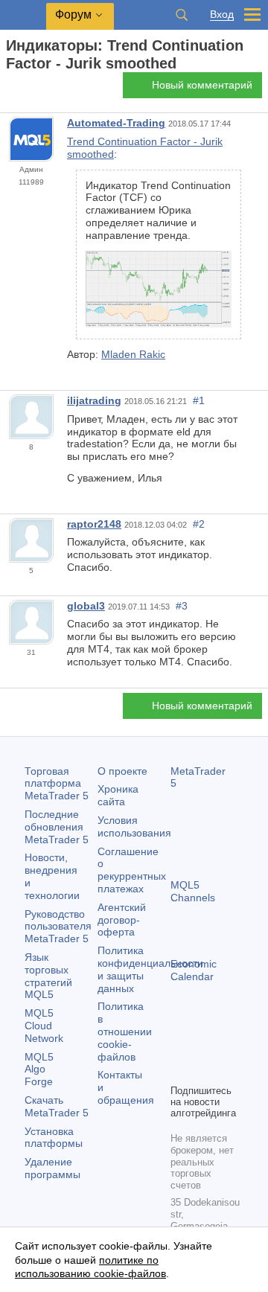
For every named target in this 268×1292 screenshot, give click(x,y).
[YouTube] (179, 1070)
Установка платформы (54, 1137)
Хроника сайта (118, 795)
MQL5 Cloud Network (44, 1025)
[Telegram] (203, 1046)
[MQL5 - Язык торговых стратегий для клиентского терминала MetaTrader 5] (23, 15)
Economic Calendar (193, 970)
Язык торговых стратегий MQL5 (48, 975)
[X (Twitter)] (227, 1046)
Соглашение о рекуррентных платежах (132, 870)
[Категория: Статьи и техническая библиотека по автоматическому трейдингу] (28, 89)
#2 (199, 524)
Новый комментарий (202, 85)
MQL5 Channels (192, 891)
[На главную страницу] (10, 89)
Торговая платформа (57, 783)
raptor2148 (94, 524)
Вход (222, 14)
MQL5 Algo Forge (39, 1069)
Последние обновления (57, 826)
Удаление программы (52, 1168)
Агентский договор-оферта (122, 919)
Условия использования (134, 826)
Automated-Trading (116, 123)
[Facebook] (179, 1046)
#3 (182, 606)
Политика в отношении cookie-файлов (125, 1031)
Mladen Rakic (133, 354)
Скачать (57, 1106)
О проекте (122, 771)
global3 (86, 606)
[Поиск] (182, 15)
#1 (199, 400)
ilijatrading (94, 400)
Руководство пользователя (58, 926)
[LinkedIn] (203, 1070)
